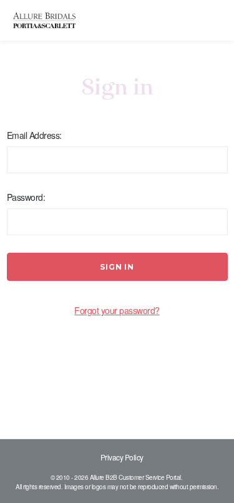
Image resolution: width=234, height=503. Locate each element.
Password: (26, 197)
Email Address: (34, 135)
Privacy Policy (122, 457)
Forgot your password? (117, 310)
